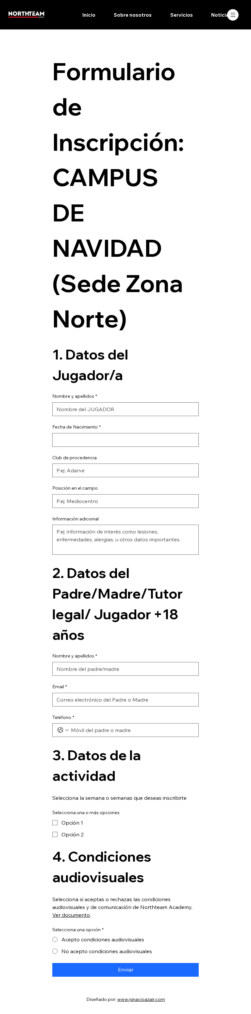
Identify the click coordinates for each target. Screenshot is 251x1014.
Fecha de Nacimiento (76, 427)
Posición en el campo (75, 488)
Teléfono (63, 717)
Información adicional (75, 519)
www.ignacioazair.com (141, 999)
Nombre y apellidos (74, 396)
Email (59, 687)
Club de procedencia (74, 458)
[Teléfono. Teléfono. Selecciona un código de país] (63, 730)
